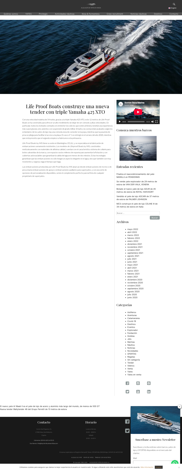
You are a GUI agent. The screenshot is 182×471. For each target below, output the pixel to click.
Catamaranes (133, 318)
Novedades (132, 351)
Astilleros (131, 312)
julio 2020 (132, 294)
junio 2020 (132, 297)
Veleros (130, 365)
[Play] (119, 121)
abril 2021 (132, 268)
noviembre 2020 (135, 282)
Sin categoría (133, 360)
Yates (130, 371)
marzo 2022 (133, 235)
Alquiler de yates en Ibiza (91, 8)
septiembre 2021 (135, 253)
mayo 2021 (132, 265)
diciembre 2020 (134, 279)
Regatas (131, 357)
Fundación (132, 333)
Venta (130, 368)
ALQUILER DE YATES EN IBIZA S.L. (100, 462)
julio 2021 (131, 259)
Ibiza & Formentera (90, 14)
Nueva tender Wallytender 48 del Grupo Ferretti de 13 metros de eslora (33, 409)
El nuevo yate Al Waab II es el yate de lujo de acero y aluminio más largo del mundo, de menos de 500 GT (50, 406)
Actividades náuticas (64, 14)
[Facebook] (127, 421)
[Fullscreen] (156, 121)
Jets (129, 339)
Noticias (131, 348)
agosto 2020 (133, 291)
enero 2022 (132, 241)
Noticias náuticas (138, 14)
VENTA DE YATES (88, 457)
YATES (28, 14)
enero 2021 (132, 276)
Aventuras (132, 315)
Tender (130, 362)
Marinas (131, 342)
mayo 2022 (132, 229)
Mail (135, 458)
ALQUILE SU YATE (76, 457)
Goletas (131, 336)
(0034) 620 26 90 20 (47, 440)
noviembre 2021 (135, 247)
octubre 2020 (133, 285)
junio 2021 (132, 262)
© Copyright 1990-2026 (80, 462)
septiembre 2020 (135, 288)
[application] (138, 112)
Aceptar (159, 467)
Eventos (131, 327)
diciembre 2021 (134, 244)
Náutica (131, 345)
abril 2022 (132, 232)
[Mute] (152, 121)
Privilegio (43, 14)
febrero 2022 (133, 238)
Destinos (158, 14)
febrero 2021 (133, 273)
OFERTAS (131, 354)
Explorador (132, 330)
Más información (147, 467)
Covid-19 (131, 321)
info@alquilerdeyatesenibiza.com (47, 443)
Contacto (173, 14)
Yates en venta (134, 374)
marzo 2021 (133, 270)
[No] (179, 467)
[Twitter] (127, 431)
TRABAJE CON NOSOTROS (102, 457)
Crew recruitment (115, 14)
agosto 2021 (133, 256)
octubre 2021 (133, 250)
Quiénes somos (11, 14)
